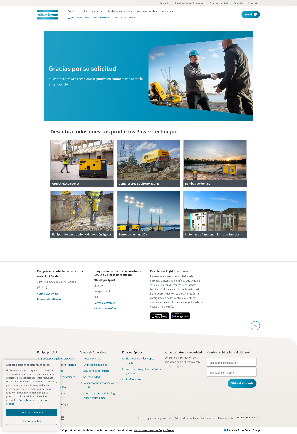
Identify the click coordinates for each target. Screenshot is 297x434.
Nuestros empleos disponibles (189, 3)
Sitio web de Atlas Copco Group (140, 361)
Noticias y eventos (147, 11)
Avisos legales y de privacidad (155, 418)
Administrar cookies (186, 418)
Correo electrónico (48, 293)
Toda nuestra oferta (219, 3)
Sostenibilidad (91, 377)
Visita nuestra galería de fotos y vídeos (143, 371)
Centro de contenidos (120, 11)
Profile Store (133, 379)
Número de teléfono (49, 299)
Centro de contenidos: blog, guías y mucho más (99, 396)
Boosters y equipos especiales (58, 358)
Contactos (165, 3)
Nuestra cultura (92, 358)
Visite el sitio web (242, 383)
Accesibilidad (207, 418)
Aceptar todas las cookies (31, 412)
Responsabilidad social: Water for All (100, 385)
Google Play (180, 315)
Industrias (167, 11)
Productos (73, 11)
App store (159, 315)
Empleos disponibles (95, 364)
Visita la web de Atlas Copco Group (154, 430)
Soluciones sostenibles (96, 370)
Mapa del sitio (226, 418)
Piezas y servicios (93, 11)
